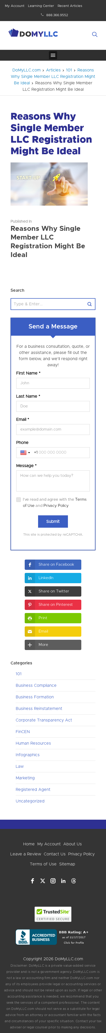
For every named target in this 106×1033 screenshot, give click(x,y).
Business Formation (35, 697)
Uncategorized (30, 801)
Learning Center (41, 6)
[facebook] (32, 881)
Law (20, 766)
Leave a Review (25, 854)
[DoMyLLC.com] (34, 33)
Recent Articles (70, 6)
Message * (26, 466)
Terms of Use (43, 864)
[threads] (73, 881)
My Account (14, 6)
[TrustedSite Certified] (53, 914)
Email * (22, 419)
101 (19, 674)
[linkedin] (63, 881)
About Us (72, 844)
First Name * (28, 373)
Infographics (28, 755)
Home (29, 844)
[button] (53, 565)
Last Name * (28, 396)
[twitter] (43, 881)
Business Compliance (36, 685)
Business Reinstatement (39, 709)
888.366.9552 (57, 15)
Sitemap (67, 864)
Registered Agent (33, 790)
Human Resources (33, 743)
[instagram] (53, 881)
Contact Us (55, 854)
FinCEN (23, 732)
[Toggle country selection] (26, 453)
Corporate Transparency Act (44, 720)
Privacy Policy (56, 506)
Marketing (25, 778)
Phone (22, 443)
